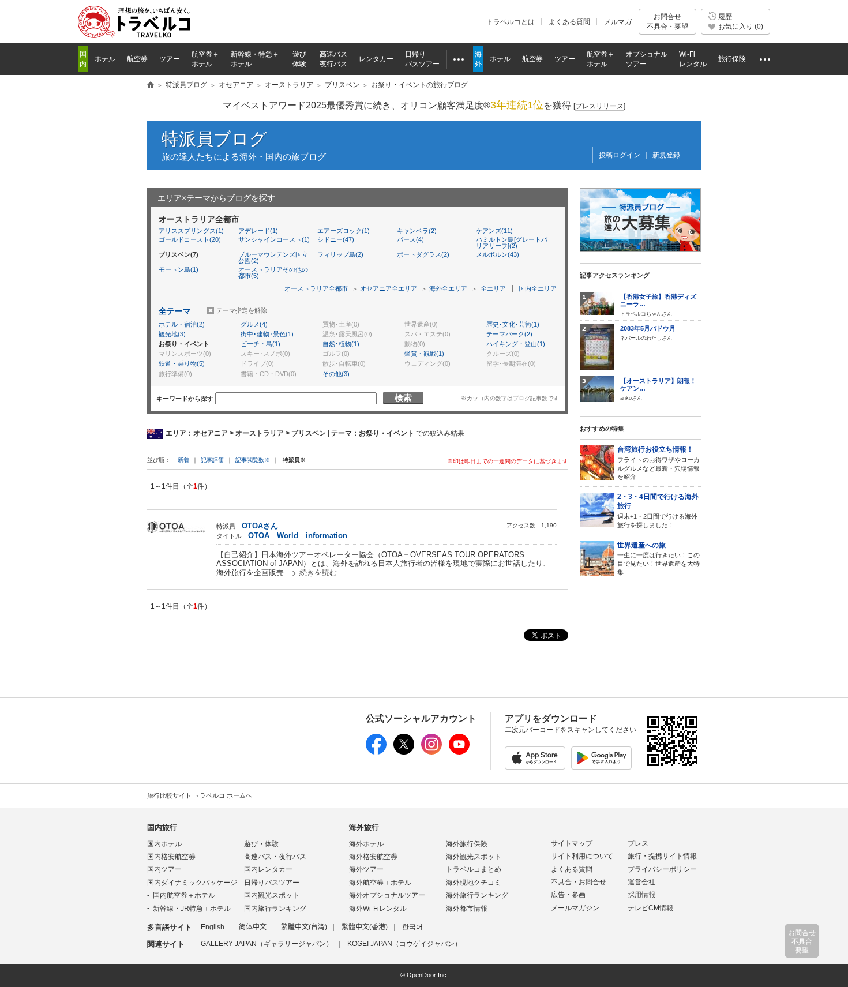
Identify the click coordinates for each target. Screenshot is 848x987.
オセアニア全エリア (388, 288)
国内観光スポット (271, 895)
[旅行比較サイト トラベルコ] (150, 85)
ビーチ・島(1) (260, 343)
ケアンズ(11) (494, 230)
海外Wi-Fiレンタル (378, 909)
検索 (403, 398)
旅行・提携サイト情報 (662, 856)
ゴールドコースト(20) (190, 239)
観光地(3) (172, 334)
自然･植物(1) (340, 343)
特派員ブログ (214, 138)
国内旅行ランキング (275, 909)
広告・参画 (568, 895)
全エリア (493, 288)
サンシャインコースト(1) (274, 239)
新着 (184, 460)
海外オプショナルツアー (387, 895)
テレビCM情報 (650, 908)
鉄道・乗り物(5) (182, 363)
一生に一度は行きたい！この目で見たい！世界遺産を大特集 (658, 558)
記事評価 (212, 460)
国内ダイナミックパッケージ (192, 883)
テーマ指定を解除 (241, 310)
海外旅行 (364, 827)
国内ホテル (164, 844)
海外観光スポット (473, 857)
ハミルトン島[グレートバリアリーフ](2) (511, 242)
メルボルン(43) (497, 254)
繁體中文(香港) (365, 927)
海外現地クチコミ (473, 883)
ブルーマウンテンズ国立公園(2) (273, 257)
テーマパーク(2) (509, 334)
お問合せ (667, 21)
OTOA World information (297, 535)
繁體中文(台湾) (304, 927)
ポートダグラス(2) (423, 254)
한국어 (412, 927)
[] (599, 106)
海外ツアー (366, 869)
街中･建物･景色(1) (267, 334)
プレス (638, 843)
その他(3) (336, 373)
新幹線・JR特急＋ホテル (192, 909)
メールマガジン (575, 908)
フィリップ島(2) (340, 254)
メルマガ (618, 21)
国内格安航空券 (171, 857)
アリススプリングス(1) (191, 230)
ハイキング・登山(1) (515, 343)
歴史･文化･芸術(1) (512, 324)
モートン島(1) (178, 269)
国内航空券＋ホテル (184, 895)
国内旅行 (162, 827)
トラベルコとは (510, 21)
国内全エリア (538, 288)
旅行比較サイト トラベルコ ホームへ (199, 795)
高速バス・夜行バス (275, 857)
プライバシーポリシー (662, 869)
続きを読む (318, 572)
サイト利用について (582, 856)
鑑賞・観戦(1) (424, 353)
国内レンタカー (268, 869)
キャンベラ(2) (417, 230)
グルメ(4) (254, 324)
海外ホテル (366, 844)
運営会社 (641, 882)
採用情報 (641, 895)
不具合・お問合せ (578, 882)
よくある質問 (569, 21)
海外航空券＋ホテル (380, 883)
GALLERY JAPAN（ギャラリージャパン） (267, 944)
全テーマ (175, 311)
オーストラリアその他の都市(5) (273, 272)
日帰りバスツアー (271, 883)
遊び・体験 (261, 844)
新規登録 (666, 155)
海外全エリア (448, 288)
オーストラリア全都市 (316, 288)
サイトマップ (571, 843)
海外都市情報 (466, 909)
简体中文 (253, 927)
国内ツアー (164, 869)
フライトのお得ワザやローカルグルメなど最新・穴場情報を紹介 (658, 462)
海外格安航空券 (373, 857)
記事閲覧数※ (252, 460)
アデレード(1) (258, 230)
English (212, 927)
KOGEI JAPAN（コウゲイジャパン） (404, 944)
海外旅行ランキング (477, 895)
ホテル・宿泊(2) (182, 324)
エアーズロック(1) (343, 230)
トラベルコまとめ (473, 869)
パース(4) (410, 239)
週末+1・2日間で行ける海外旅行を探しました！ (658, 510)
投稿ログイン (619, 155)
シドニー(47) (335, 239)
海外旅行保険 (466, 844)
